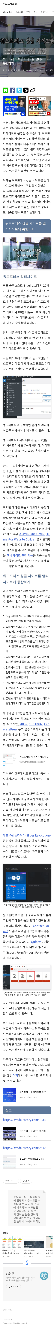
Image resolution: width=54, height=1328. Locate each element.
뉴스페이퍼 (36, 724)
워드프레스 (7, 11)
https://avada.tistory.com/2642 (24, 1148)
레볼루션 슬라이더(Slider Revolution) (27, 835)
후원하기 (44, 11)
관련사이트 (7, 1309)
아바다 (24, 724)
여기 (15, 1075)
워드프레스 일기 (11, 3)
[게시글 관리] (16, 1181)
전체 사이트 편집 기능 (19, 555)
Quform (36, 942)
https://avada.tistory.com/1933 (24, 1120)
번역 (28, 11)
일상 (35, 11)
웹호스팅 (19, 11)
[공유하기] (12, 1181)
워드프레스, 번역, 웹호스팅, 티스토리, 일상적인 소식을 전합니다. (20, 1279)
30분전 (10, 1273)
